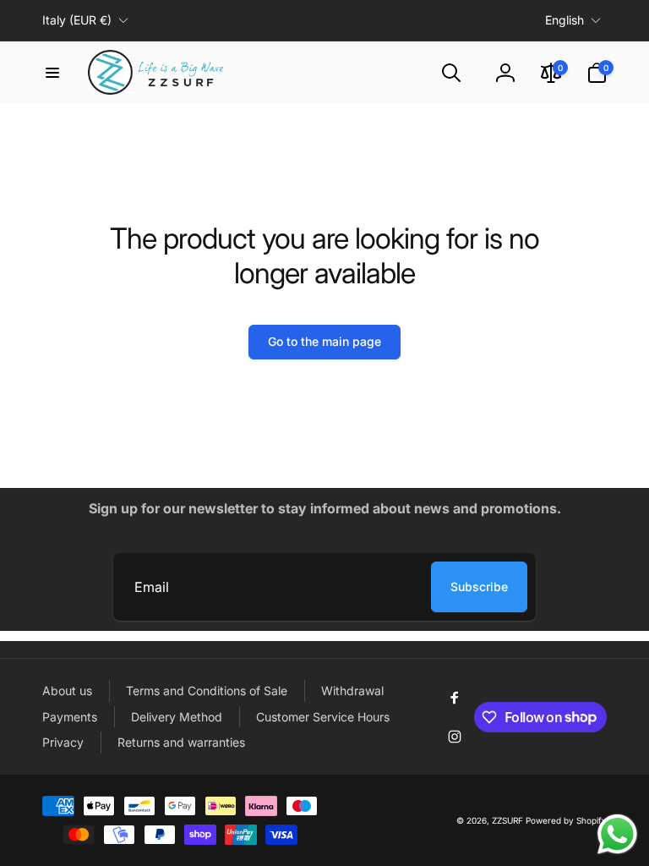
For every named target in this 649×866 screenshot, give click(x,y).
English (564, 20)
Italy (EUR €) (77, 20)
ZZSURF (507, 820)
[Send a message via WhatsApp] (617, 834)
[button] (52, 72)
